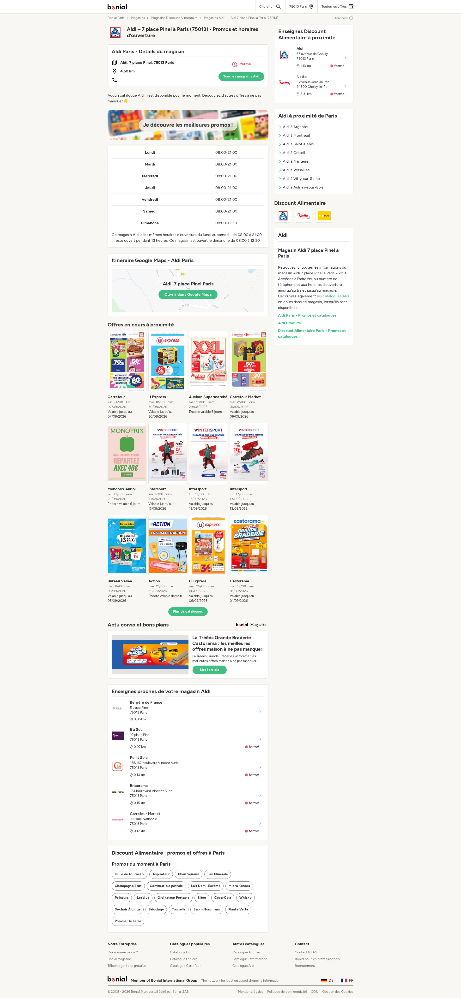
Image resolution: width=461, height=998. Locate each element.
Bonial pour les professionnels (317, 959)
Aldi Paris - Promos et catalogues (307, 315)
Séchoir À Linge (127, 909)
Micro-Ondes (239, 886)
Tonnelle (178, 909)
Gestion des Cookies (337, 992)
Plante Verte (238, 909)
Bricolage (156, 909)
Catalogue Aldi (243, 966)
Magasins (138, 18)
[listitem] (127, 375)
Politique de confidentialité (287, 992)
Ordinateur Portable (173, 898)
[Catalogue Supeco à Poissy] (324, 216)
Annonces (341, 18)
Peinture (122, 898)
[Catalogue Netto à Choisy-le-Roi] (304, 216)
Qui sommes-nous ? (123, 952)
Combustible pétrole (166, 886)
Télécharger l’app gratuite (127, 966)
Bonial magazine (120, 959)
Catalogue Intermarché (249, 959)
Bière (202, 898)
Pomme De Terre (128, 921)
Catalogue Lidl (180, 952)
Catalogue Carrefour (185, 966)
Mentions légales (250, 992)
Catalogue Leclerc (183, 959)
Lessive (143, 898)
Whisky (245, 898)
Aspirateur (161, 874)
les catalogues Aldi (333, 296)
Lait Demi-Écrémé (206, 886)
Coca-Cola (222, 898)
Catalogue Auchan (246, 952)
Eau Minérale (217, 874)
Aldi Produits (289, 323)
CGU (314, 992)
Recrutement (305, 966)
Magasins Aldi (214, 18)
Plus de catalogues (188, 611)
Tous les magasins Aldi (241, 76)
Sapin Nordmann (207, 909)
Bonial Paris (116, 18)
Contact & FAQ (306, 952)
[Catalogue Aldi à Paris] (283, 216)
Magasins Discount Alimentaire (174, 18)
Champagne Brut (128, 886)
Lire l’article (209, 670)
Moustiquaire (188, 874)
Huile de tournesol (129, 874)
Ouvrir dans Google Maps (188, 294)
